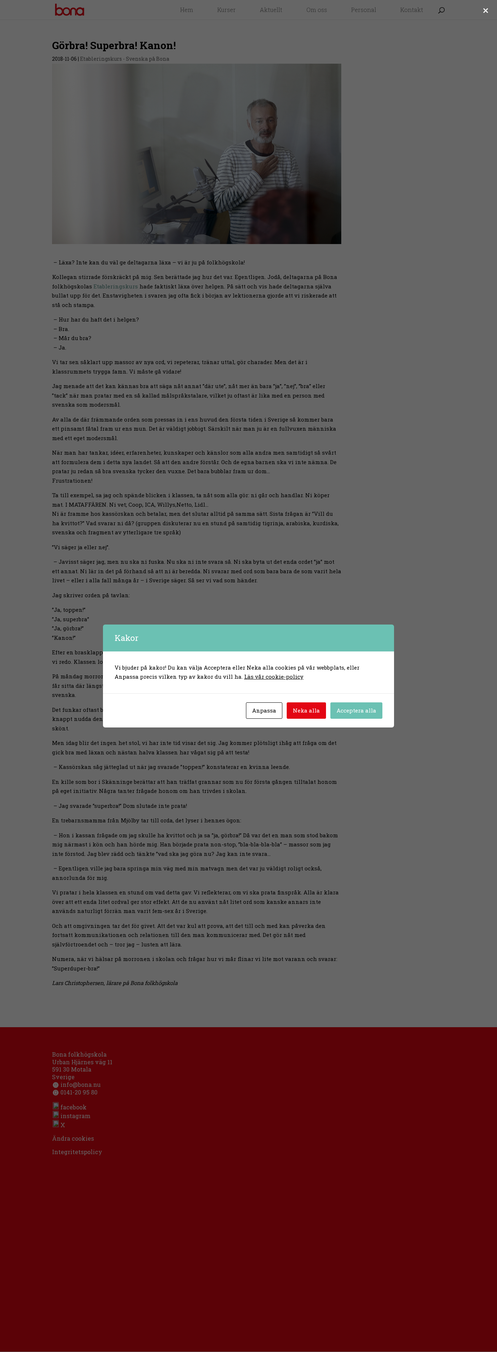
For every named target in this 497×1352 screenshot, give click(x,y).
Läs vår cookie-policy (273, 676)
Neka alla (306, 710)
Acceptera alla (356, 710)
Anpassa (264, 710)
